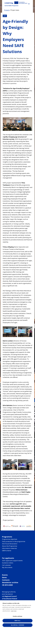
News (4, 577)
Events (5, 575)
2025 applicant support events (12, 560)
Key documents (7, 567)
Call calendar (6, 565)
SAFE (5, 16)
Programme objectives (9, 539)
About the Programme (9, 546)
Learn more (13, 611)
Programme (7, 537)
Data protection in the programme (13, 541)
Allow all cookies (17, 625)
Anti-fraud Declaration (9, 544)
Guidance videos (7, 563)
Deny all (18, 620)
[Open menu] (28, 3)
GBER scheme (6, 551)
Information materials (9, 548)
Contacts (6, 580)
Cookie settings (17, 616)
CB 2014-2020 (7, 585)
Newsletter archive (10, 582)
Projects (7, 10)
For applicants (8, 558)
